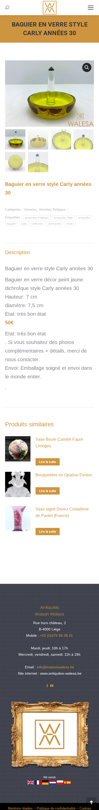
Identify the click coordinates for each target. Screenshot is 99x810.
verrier (70, 223)
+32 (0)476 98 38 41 (56, 635)
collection (37, 223)
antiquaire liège (63, 217)
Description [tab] (17, 252)
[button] (86, 67)
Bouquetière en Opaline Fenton (64, 475)
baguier (11, 223)
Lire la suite (47, 462)
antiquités (84, 217)
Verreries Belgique (52, 209)
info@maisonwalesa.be (55, 667)
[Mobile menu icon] (90, 7)
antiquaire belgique (37, 217)
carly (24, 223)
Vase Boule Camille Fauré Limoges (59, 442)
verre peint (54, 223)
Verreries (30, 209)
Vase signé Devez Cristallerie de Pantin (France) (62, 512)
